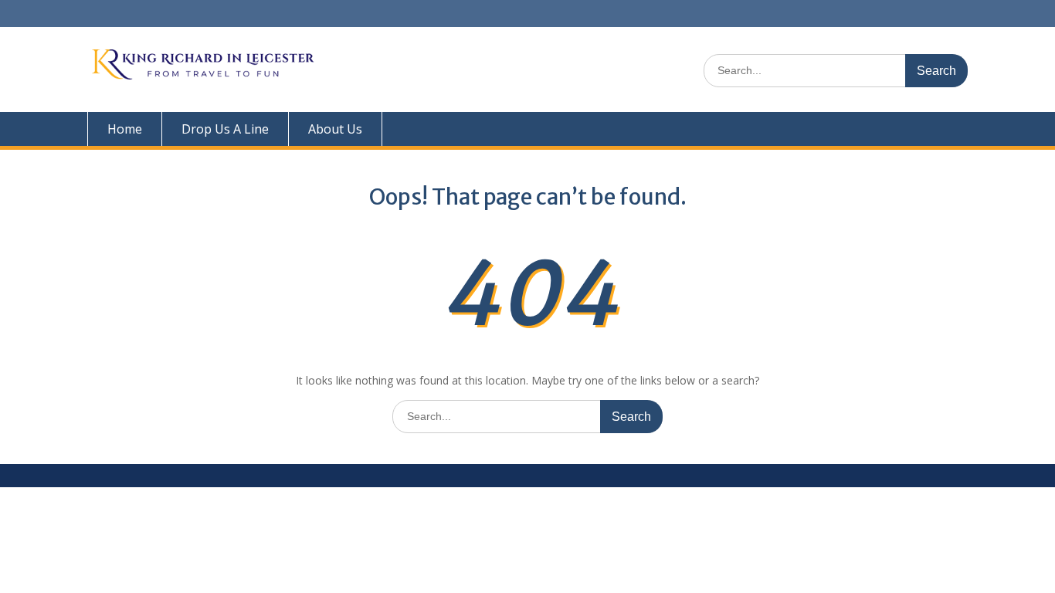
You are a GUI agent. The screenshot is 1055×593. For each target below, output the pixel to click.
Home (124, 128)
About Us (335, 128)
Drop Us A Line (225, 128)
